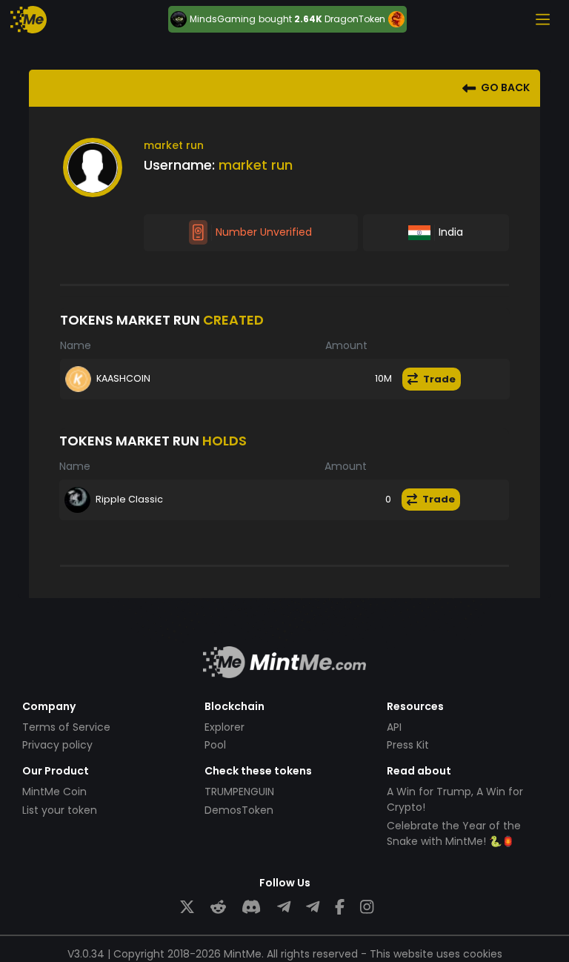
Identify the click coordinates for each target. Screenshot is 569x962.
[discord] (251, 907)
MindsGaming (223, 19)
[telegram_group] (283, 907)
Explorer (224, 727)
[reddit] (218, 907)
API (394, 727)
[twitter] (187, 907)
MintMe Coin (54, 791)
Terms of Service (66, 727)
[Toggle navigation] (542, 19)
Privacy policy (57, 744)
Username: (179, 165)
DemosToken (238, 810)
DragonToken (355, 19)
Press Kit (408, 744)
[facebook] (340, 907)
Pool (215, 744)
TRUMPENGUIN (239, 791)
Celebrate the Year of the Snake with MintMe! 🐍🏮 (454, 833)
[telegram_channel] (312, 907)
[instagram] (366, 907)
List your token (59, 810)
